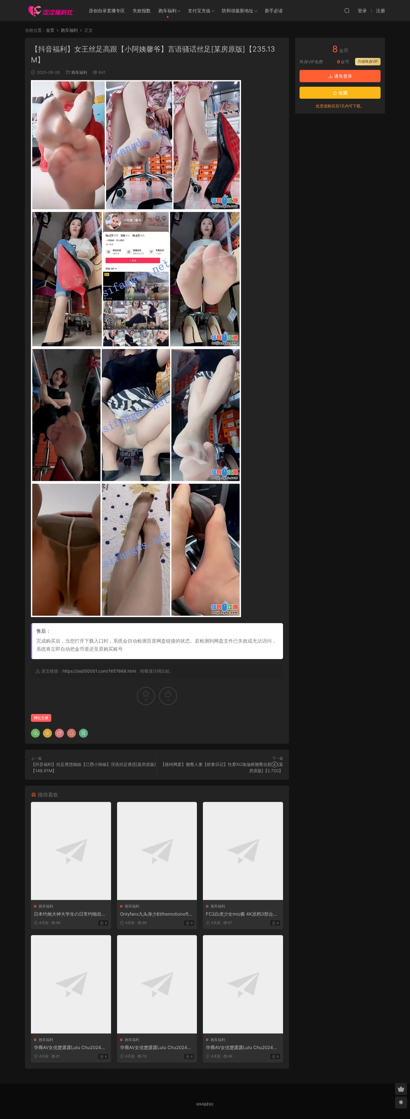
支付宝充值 (199, 11)
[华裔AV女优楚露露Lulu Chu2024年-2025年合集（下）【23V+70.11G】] (243, 984)
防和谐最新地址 (237, 11)
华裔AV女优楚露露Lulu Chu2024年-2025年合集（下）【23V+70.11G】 (243, 1048)
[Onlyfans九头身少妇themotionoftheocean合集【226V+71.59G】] (157, 851)
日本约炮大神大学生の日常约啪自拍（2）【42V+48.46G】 (70, 914)
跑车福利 (167, 11)
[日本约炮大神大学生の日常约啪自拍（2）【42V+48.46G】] (71, 851)
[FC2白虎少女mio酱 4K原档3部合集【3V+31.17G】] (243, 851)
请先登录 (342, 76)
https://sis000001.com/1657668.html (99, 671)
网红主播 (41, 718)
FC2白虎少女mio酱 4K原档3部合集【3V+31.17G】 (242, 914)
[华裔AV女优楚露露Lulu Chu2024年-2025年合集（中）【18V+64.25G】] (157, 984)
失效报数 (142, 11)
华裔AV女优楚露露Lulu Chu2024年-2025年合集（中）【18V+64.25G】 (157, 1048)
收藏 (342, 93)
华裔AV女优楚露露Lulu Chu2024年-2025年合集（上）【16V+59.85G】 (71, 1048)
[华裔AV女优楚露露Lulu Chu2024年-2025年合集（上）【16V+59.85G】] (71, 984)
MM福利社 (205, 1104)
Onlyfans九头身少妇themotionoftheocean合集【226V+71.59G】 (157, 914)
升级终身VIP (368, 61)
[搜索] (347, 10)
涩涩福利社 (50, 10)
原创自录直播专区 (107, 11)
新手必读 (274, 11)
